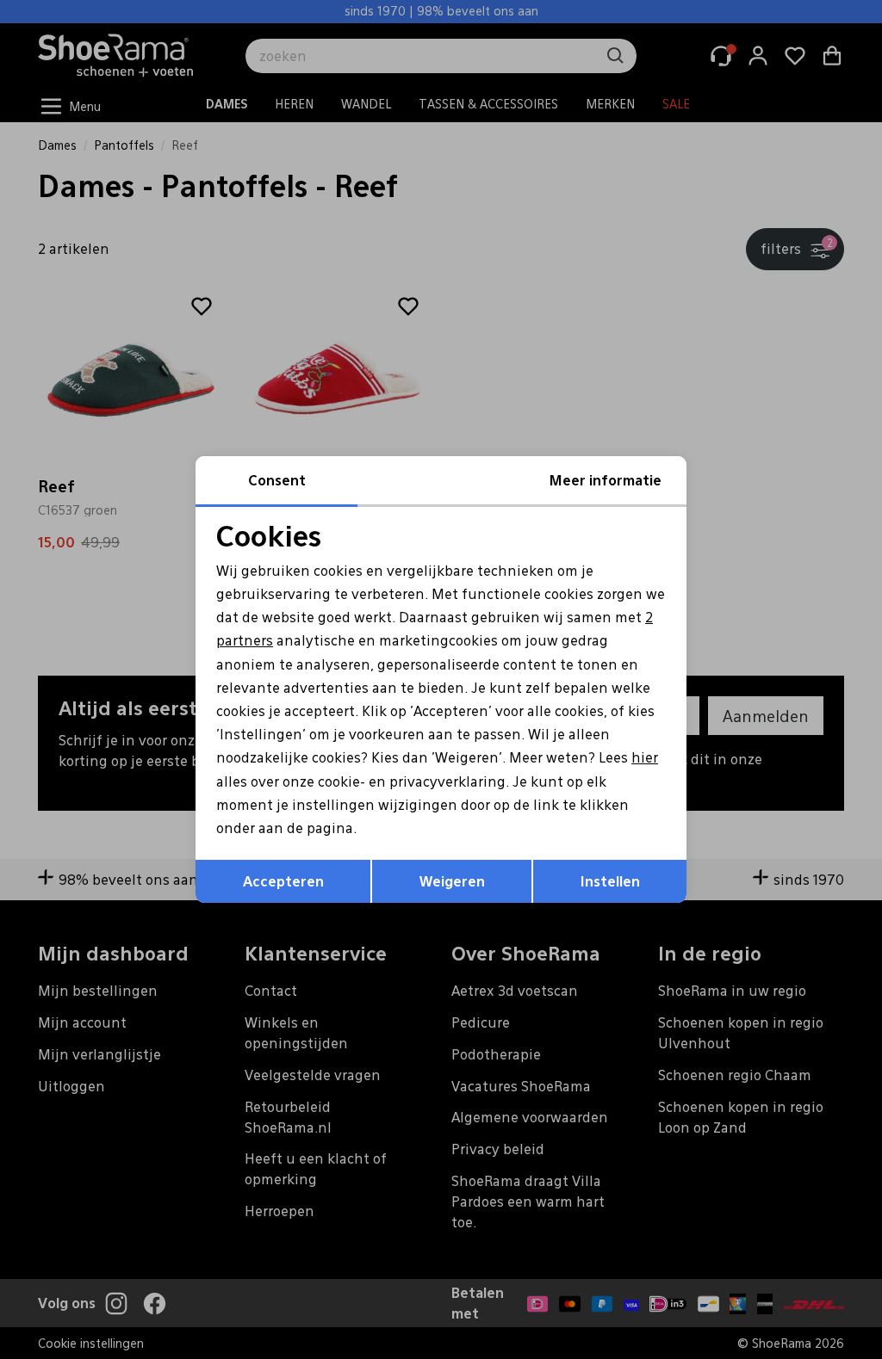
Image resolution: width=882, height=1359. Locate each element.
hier (644, 757)
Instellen (610, 881)
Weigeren (452, 881)
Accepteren (283, 881)
